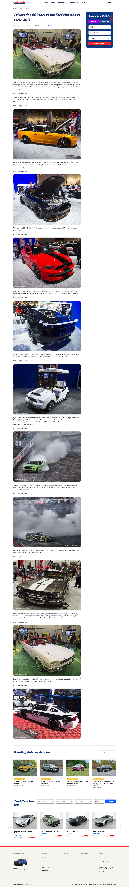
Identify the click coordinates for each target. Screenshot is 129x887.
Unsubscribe (103, 875)
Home (14, 8)
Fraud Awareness (104, 872)
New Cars (94, 21)
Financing (45, 870)
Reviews (44, 864)
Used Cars (105, 21)
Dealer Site (64, 861)
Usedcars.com (84, 858)
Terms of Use (103, 858)
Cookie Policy (103, 864)
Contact (63, 864)
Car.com (82, 861)
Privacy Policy (103, 861)
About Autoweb (65, 858)
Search (110, 801)
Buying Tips (45, 867)
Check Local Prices (99, 43)
